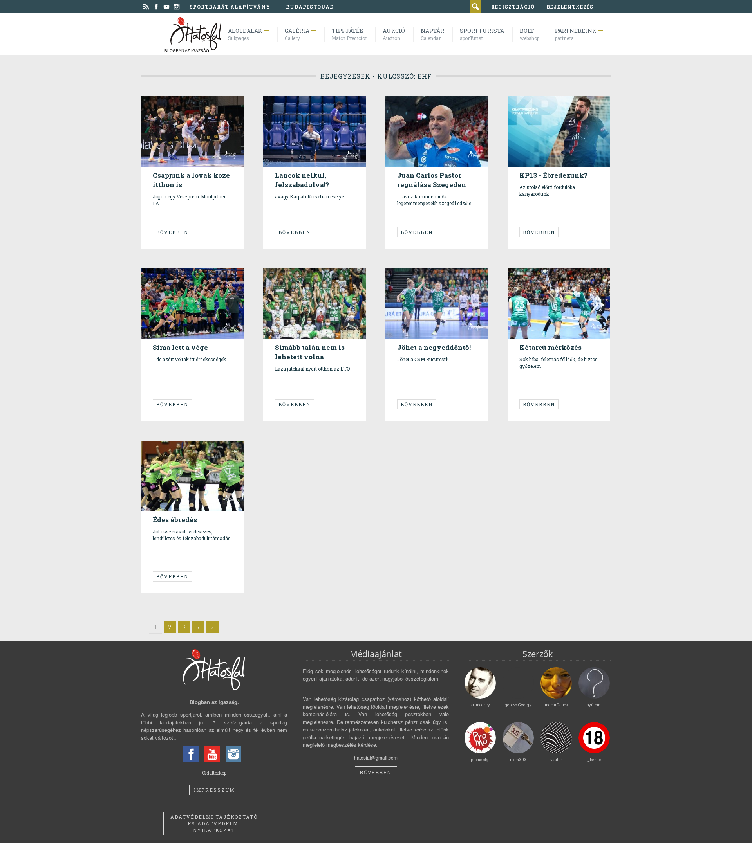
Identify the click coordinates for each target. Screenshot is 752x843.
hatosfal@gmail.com (376, 757)
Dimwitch (290, 94)
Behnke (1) (169, 278)
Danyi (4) (316, 278)
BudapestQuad (310, 7)
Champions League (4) (575, 278)
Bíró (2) (166, 450)
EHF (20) (289, 105)
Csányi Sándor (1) (420, 105)
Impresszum (214, 790)
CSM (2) (184, 450)
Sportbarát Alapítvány (230, 7)
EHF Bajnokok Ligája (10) (327, 105)
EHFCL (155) (293, 112)
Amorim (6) (292, 278)
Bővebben (172, 232)
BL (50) (211, 105)
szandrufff (170, 94)
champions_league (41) (182, 112)
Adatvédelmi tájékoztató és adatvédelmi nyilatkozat (214, 823)
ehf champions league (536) (430, 280)
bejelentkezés (569, 7)
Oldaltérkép (214, 772)
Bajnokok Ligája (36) (180, 105)
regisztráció (513, 7)
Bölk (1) (190, 278)
